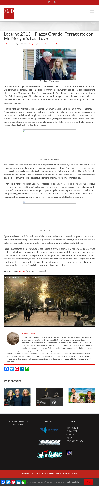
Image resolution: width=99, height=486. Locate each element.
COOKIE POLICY (74, 441)
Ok (88, 482)
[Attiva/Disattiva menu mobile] (92, 10)
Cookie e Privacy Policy (71, 482)
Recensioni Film (54, 44)
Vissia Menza (10, 44)
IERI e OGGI (72, 428)
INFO (69, 437)
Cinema (39, 44)
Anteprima (32, 44)
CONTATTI (71, 434)
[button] (6, 397)
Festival (45, 44)
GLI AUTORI (72, 431)
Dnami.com (75, 473)
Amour (22, 271)
